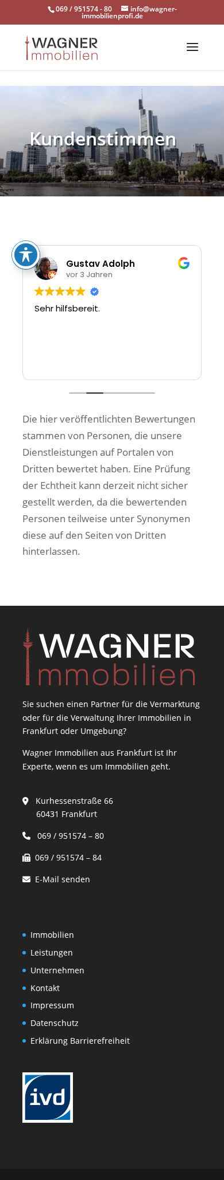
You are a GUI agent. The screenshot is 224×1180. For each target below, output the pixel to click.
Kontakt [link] (45, 987)
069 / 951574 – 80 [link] (68, 835)
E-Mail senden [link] (62, 879)
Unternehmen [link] (57, 970)
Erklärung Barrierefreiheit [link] (80, 1040)
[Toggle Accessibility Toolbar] (26, 255)
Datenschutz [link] (54, 1022)
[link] (61, 46)
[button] (192, 54)
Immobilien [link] (52, 934)
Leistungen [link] (51, 952)
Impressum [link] (52, 1005)
